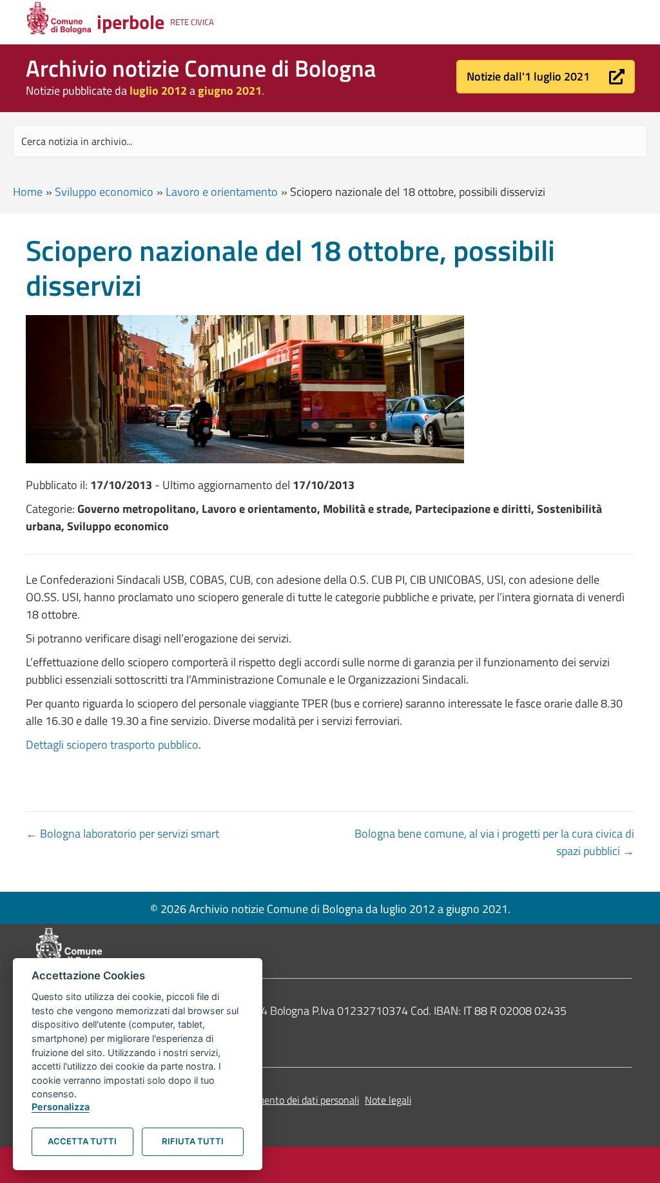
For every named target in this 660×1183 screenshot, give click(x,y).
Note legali (388, 1100)
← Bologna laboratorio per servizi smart (122, 833)
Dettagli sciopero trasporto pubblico (112, 744)
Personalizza (61, 1106)
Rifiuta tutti (193, 1141)
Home (28, 191)
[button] (545, 76)
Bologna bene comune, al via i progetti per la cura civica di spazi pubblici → (494, 842)
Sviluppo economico (104, 191)
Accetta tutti (82, 1141)
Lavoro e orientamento (222, 191)
